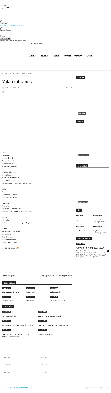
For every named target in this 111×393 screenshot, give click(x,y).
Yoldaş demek (30, 292)
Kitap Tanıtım (6, 311)
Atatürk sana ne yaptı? (89, 117)
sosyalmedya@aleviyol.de (19, 387)
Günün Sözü (30, 301)
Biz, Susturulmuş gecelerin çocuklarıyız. (100, 232)
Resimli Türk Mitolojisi (45, 334)
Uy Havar (79, 220)
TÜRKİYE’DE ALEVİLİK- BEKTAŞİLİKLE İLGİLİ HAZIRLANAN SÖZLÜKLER (15, 335)
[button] (106, 67)
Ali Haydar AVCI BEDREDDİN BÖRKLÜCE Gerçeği (17, 325)
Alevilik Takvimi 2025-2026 (90, 247)
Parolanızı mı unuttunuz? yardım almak (12, 25)
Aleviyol (9, 88)
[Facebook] (18, 262)
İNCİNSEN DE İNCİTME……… (11, 292)
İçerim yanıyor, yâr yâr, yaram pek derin (56, 275)
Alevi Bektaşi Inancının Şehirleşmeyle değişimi (53, 325)
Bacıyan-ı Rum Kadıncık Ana (50, 362)
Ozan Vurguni (98, 226)
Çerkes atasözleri (55, 292)
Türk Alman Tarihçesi (9, 316)
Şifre (1, 21)
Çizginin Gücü (84, 205)
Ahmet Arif (80, 215)
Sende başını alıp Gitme (12, 354)
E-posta (2, 36)
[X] (23, 262)
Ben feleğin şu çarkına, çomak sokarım (17, 362)
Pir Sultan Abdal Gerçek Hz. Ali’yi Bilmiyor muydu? (91, 160)
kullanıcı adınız (4, 14)
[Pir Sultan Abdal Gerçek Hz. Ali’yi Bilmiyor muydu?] (92, 145)
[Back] (0, 3)
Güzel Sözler (16, 73)
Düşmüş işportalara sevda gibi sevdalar (18, 369)
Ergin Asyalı (83, 202)
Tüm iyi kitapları (8, 275)
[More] (38, 262)
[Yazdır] (33, 262)
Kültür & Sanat (6, 73)
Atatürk (82, 113)
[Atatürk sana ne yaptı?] (92, 101)
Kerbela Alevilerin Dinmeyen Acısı (52, 354)
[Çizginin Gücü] (92, 189)
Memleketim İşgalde (82, 231)
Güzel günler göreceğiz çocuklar (99, 221)
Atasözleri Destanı (8, 301)
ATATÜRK (80, 77)
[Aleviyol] (3, 88)
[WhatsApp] (28, 262)
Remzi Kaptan (83, 155)
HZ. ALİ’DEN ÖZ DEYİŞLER (58, 301)
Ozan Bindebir (81, 226)
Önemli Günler (81, 243)
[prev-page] (3, 303)
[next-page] (4, 303)
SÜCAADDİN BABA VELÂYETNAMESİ (49, 316)
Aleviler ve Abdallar (47, 369)
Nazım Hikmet (98, 215)
